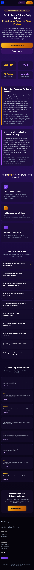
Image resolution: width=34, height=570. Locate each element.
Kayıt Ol (29, 2)
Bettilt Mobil (4, 538)
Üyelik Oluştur (17, 51)
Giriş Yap (22, 2)
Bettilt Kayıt (4, 536)
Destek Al (5, 558)
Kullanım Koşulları (5, 546)
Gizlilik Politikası (5, 544)
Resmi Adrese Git (17, 508)
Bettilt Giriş (3, 534)
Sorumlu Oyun (4, 548)
